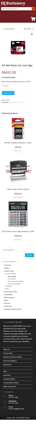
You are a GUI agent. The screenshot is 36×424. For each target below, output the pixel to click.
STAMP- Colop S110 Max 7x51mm (18, 189)
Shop (5, 371)
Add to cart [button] (18, 150)
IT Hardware (8, 286)
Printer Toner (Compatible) (15, 281)
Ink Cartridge (20, 102)
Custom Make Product (10, 291)
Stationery (7, 303)
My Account (7, 364)
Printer (7, 289)
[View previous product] (3, 29)
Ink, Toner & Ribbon (10, 273)
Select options (18, 197)
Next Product (27, 29)
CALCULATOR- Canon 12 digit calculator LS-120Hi (18, 231)
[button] (31, 34)
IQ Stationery (13, 3)
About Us (6, 349)
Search (29, 255)
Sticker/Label (8, 306)
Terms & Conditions (10, 361)
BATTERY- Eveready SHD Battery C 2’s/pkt (18, 143)
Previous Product (9, 29)
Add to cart (8, 93)
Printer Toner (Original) (14, 284)
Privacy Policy (7, 353)
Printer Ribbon (12, 279)
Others (6, 300)
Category (6, 268)
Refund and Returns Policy (12, 357)
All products (12, 102)
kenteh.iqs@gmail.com (16, 409)
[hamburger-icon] (33, 13)
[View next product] (32, 29)
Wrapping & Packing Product (12, 309)
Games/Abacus (8, 294)
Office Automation (9, 297)
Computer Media (9, 271)
